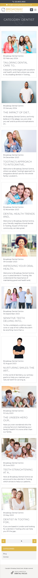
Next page (34, 541)
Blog (5, 554)
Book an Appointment (31, 9)
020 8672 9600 (20, 1)
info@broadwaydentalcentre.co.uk (20, 5)
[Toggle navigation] (35, 10)
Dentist (6, 557)
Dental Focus (20, 573)
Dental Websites (19, 571)
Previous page (4, 541)
